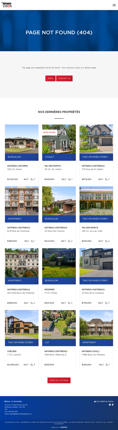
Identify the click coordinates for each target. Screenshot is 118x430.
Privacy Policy (90, 422)
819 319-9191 (13, 411)
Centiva (63, 427)
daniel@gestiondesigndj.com (20, 414)
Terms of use (101, 422)
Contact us (64, 78)
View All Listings (59, 380)
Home (50, 78)
